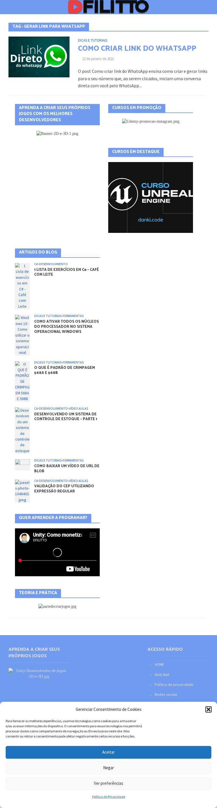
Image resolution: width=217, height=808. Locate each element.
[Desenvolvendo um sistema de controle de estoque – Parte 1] (22, 430)
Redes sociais (166, 694)
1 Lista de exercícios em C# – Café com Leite (66, 272)
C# (36, 264)
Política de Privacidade (108, 796)
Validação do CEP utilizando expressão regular (64, 489)
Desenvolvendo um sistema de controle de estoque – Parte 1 (65, 417)
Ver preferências (108, 783)
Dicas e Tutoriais (92, 41)
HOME (159, 664)
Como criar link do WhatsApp (137, 49)
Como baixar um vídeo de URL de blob (66, 469)
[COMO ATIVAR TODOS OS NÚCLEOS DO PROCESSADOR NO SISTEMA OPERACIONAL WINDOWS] (22, 334)
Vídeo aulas (78, 409)
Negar (108, 767)
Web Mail (162, 674)
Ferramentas (73, 316)
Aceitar (108, 752)
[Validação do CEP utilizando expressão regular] (22, 490)
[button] (208, 709)
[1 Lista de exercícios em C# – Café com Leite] (22, 285)
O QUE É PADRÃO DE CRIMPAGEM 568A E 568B (64, 370)
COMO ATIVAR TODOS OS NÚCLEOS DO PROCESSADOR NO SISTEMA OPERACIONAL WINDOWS (66, 326)
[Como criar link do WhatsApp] (39, 56)
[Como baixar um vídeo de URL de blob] (22, 464)
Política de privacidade (174, 684)
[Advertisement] (57, 183)
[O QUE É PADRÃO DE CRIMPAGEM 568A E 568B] (22, 381)
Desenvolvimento (53, 264)
